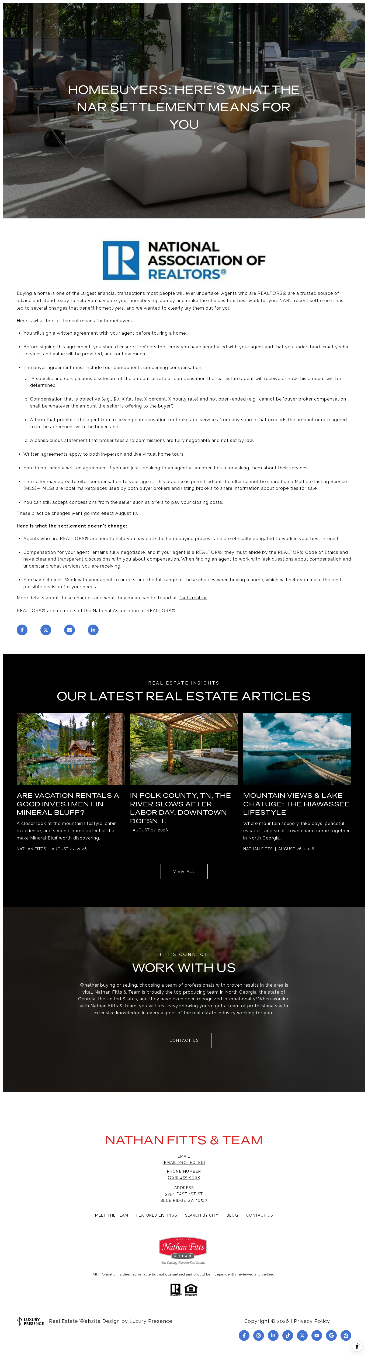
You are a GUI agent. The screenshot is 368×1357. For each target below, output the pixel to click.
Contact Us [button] (184, 1040)
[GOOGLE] (331, 1335)
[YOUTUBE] (316, 1335)
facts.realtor (193, 597)
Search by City (201, 1215)
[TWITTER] (302, 1335)
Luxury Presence (151, 1321)
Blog (232, 1215)
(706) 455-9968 (184, 1177)
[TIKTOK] (287, 1335)
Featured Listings (156, 1215)
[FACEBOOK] (244, 1335)
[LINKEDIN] (273, 1335)
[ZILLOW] (346, 1335)
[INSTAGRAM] (258, 1335)
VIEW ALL (184, 871)
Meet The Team (111, 1215)
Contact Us (259, 1215)
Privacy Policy (312, 1321)
